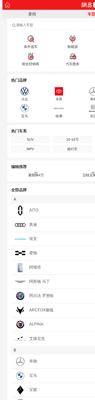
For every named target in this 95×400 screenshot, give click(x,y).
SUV (30, 139)
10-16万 (72, 139)
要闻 (32, 14)
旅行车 (72, 149)
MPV (30, 149)
